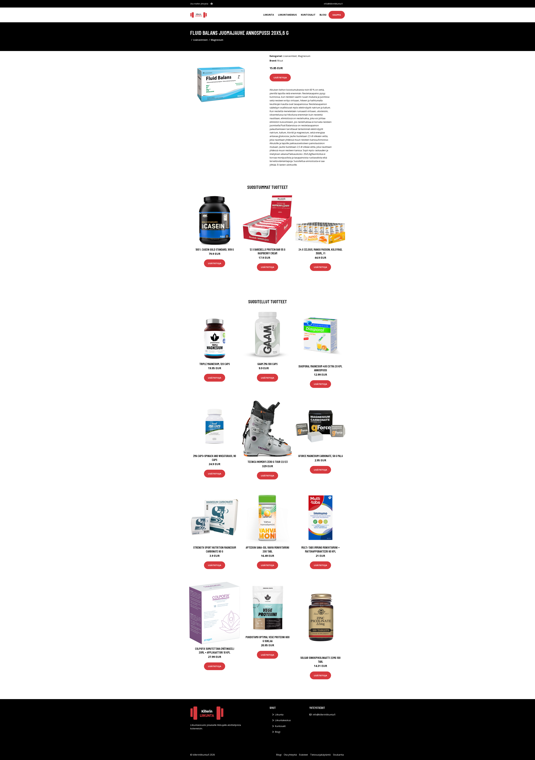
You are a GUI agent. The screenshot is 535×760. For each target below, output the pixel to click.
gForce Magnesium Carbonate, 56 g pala (320, 456)
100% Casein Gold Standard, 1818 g (214, 249)
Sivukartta (338, 754)
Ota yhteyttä (290, 754)
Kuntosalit (308, 14)
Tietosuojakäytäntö (320, 754)
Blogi (323, 14)
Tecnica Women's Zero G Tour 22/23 (268, 461)
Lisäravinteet (200, 39)
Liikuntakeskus (287, 14)
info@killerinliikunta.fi (333, 3)
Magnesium (217, 39)
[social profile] (212, 3)
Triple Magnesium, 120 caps (214, 364)
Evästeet (303, 754)
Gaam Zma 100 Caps (267, 364)
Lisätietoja (280, 77)
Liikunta (268, 14)
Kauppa (337, 14)
